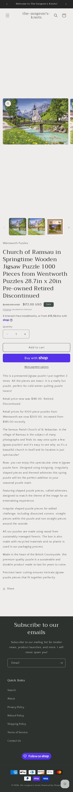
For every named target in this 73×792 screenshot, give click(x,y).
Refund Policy (15, 715)
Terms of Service (17, 732)
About (11, 698)
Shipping (7, 310)
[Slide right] (69, 227)
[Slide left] (4, 227)
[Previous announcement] (7, 4)
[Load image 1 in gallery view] (17, 226)
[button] (7, 15)
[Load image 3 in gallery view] (55, 226)
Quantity (7, 326)
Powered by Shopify (51, 785)
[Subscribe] (61, 663)
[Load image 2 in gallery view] (36, 226)
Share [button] (10, 588)
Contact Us (14, 740)
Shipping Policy (16, 724)
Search (11, 690)
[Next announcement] (66, 4)
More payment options (37, 367)
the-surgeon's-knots (30, 785)
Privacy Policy (15, 707)
